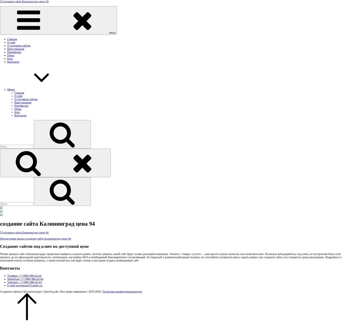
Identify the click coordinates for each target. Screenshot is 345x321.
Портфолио (14, 52)
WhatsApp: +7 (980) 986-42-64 (25, 279)
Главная (12, 39)
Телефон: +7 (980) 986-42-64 (24, 275)
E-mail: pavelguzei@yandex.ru (24, 285)
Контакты (13, 61)
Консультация (15, 48)
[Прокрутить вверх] (27, 319)
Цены (10, 55)
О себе (11, 42)
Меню (11, 89)
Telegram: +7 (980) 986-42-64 (24, 282)
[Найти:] (17, 146)
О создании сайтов (18, 45)
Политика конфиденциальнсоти (122, 291)
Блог (10, 58)
